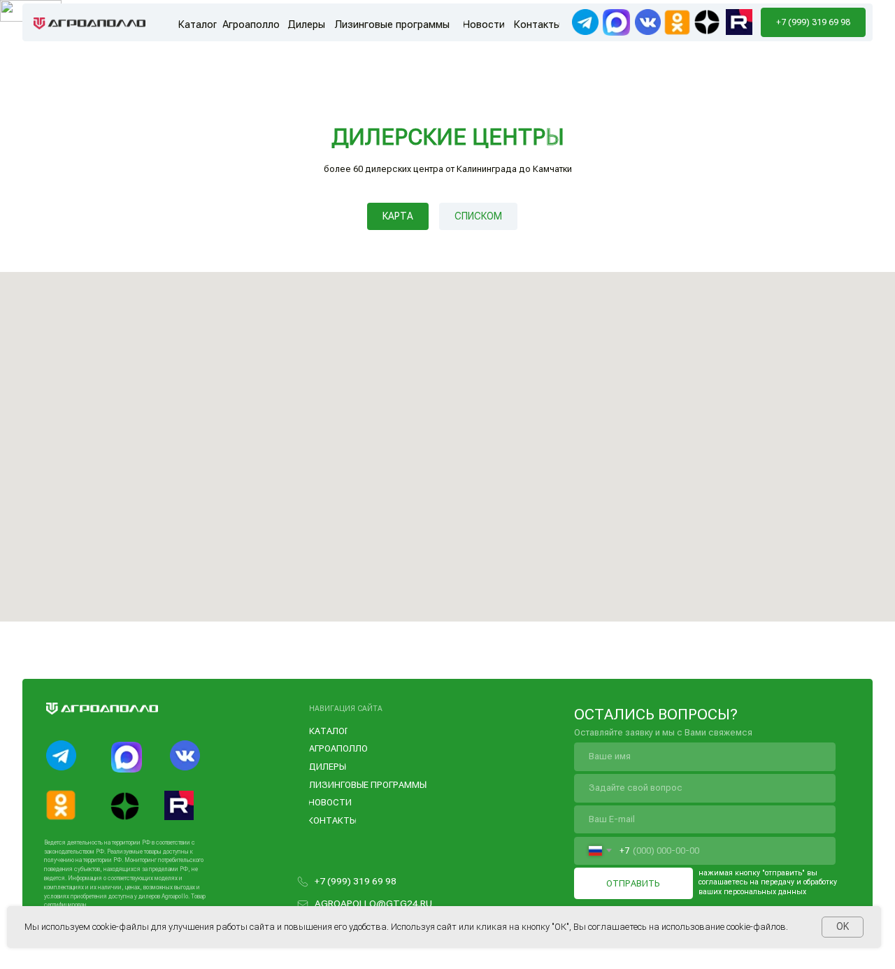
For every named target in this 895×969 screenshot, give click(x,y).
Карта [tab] (397, 216)
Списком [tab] (478, 216)
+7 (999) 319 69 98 (355, 881)
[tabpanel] (447, 457)
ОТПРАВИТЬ (633, 883)
